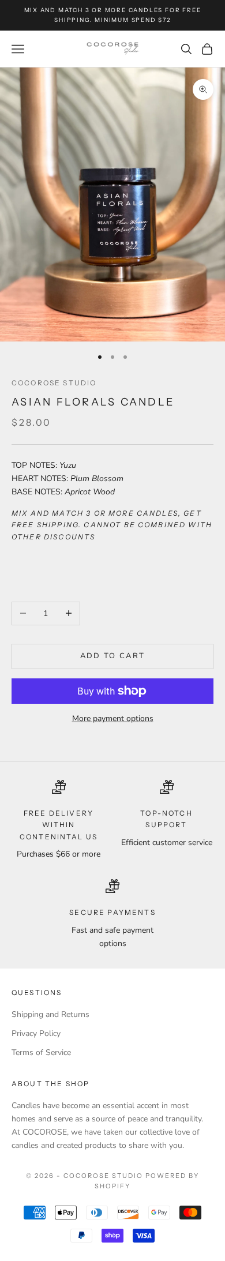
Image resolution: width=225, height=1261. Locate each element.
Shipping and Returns (50, 1014)
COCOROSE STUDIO (54, 382)
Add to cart (112, 656)
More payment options (112, 718)
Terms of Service (41, 1052)
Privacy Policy (36, 1033)
